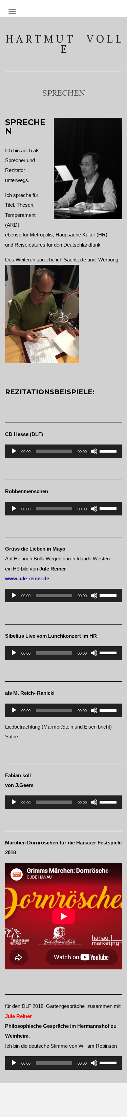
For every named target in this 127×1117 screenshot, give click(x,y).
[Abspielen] (13, 451)
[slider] (109, 451)
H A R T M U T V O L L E (63, 44)
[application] (63, 451)
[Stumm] (94, 451)
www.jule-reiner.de (27, 578)
